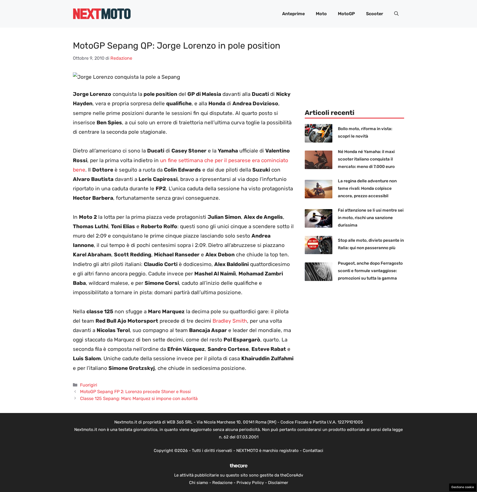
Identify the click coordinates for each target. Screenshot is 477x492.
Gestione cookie (462, 487)
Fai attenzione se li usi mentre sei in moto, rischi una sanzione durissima (371, 218)
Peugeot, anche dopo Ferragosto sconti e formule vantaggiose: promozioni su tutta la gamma (370, 271)
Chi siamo (198, 482)
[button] (396, 14)
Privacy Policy (250, 482)
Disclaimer (278, 482)
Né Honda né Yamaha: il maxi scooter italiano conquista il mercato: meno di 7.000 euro (366, 159)
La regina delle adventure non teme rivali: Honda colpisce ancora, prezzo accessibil (367, 188)
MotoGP (346, 13)
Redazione (222, 482)
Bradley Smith (230, 321)
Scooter (374, 13)
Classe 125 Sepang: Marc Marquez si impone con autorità (139, 398)
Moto (321, 13)
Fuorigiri (88, 385)
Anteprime (293, 13)
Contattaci (313, 450)
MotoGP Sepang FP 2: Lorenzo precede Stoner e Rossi (135, 391)
